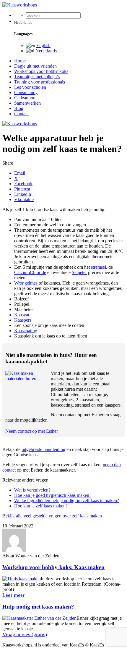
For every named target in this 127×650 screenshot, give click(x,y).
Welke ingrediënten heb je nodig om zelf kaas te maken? (66, 500)
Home (20, 60)
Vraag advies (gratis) (24, 634)
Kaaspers (22, 320)
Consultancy (26, 92)
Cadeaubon (24, 97)
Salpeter (79, 272)
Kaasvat (21, 314)
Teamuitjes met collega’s (37, 76)
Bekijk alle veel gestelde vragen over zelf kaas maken (52, 515)
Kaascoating (25, 330)
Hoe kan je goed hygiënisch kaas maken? (52, 495)
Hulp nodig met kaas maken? (38, 607)
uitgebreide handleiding (43, 449)
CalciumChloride (30, 272)
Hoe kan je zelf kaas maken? (41, 505)
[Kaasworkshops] (19, 4)
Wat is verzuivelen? (32, 489)
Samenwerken (27, 103)
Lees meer (13, 595)
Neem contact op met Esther (31, 431)
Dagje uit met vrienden (35, 66)
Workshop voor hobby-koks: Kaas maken (53, 567)
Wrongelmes (26, 282)
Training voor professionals (39, 81)
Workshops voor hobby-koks (41, 71)
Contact (21, 113)
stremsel (98, 267)
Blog (18, 108)
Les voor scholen (30, 87)
